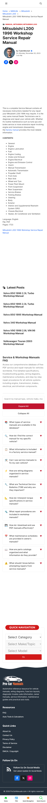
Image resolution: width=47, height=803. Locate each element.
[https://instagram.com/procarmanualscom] (30, 778)
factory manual (12, 130)
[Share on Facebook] (6, 62)
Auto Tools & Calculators (13, 717)
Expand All (23, 406)
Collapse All (23, 413)
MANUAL (9, 24)
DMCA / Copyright (10, 751)
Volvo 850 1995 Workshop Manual (22, 314)
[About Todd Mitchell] (9, 53)
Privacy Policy (9, 739)
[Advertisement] (23, 86)
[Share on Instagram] (16, 62)
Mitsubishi (17, 24)
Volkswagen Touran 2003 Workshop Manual (17, 342)
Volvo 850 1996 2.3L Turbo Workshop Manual (18, 294)
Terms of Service (10, 743)
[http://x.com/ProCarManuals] (23, 778)
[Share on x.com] (11, 62)
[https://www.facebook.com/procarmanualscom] (17, 778)
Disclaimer (7, 747)
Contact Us (7, 735)
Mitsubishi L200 (30, 24)
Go (23, 657)
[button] (40, 3)
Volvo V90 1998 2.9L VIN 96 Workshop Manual (19, 332)
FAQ (4, 713)
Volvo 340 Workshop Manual (19, 322)
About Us (7, 731)
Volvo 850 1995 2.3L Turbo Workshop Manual (18, 305)
